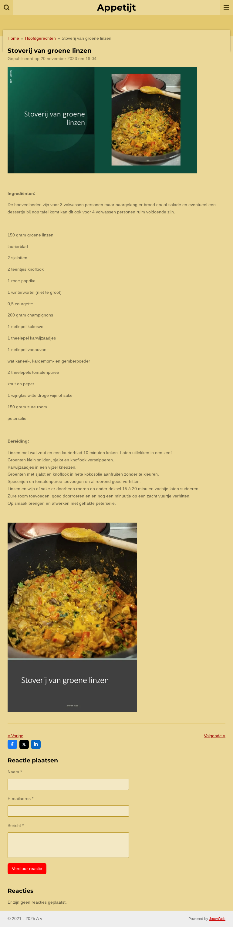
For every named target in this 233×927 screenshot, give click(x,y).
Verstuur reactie (27, 868)
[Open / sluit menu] (226, 7)
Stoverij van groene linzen (86, 38)
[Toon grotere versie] (102, 120)
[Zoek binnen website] (6, 7)
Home (13, 38)
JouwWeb (217, 919)
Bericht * (16, 825)
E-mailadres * (20, 798)
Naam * (15, 771)
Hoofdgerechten (40, 38)
